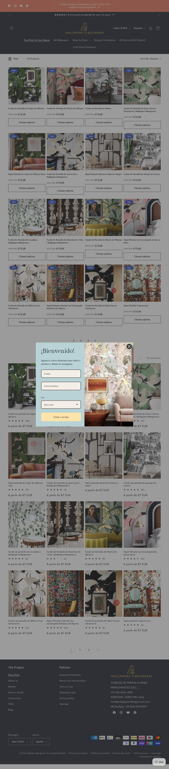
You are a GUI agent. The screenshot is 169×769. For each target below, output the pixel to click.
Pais (42, 397)
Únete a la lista (61, 417)
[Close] (129, 346)
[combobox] (61, 404)
